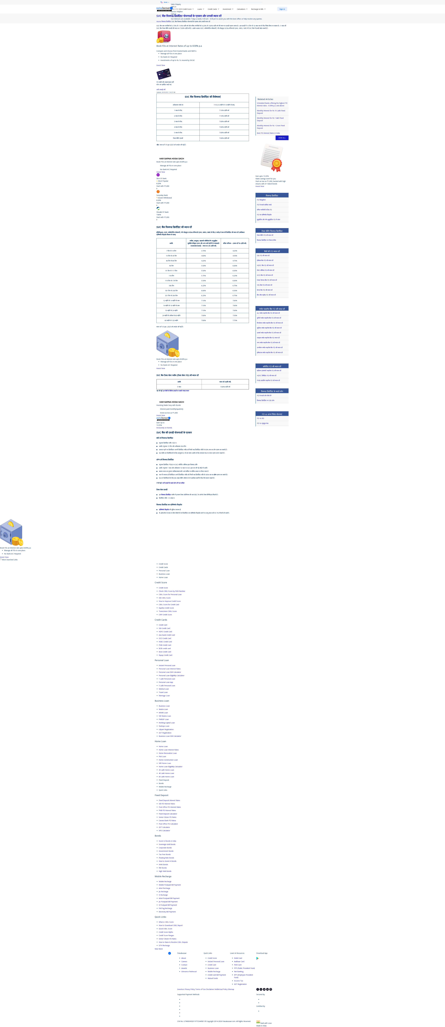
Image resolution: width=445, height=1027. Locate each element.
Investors (180, 989)
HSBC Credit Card (165, 642)
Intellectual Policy (221, 989)
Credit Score (163, 588)
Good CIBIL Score (165, 929)
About (183, 958)
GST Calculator (164, 827)
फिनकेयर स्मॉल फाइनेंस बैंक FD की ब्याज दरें (270, 323)
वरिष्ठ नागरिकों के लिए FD (264, 210)
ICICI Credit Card (165, 638)
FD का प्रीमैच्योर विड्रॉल (264, 215)
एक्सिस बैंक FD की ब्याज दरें (265, 260)
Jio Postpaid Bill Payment (168, 902)
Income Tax (238, 981)
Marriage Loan (164, 696)
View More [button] (159, 949)
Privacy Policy (190, 989)
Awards (184, 968)
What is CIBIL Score (166, 922)
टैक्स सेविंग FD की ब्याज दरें (265, 235)
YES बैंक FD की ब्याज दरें (264, 285)
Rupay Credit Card (165, 655)
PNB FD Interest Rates (167, 810)
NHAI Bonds (163, 864)
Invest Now (160, 65)
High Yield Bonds (165, 871)
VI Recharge (163, 895)
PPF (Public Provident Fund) (244, 968)
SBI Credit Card (164, 628)
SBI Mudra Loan (165, 716)
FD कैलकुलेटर (261, 200)
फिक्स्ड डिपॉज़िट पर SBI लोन (265, 400)
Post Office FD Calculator (168, 824)
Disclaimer (210, 989)
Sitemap (231, 989)
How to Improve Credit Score (170, 601)
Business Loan (164, 706)
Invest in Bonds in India (167, 841)
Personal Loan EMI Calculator (170, 672)
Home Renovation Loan (168, 753)
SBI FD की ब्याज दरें (263, 255)
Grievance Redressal (189, 971)
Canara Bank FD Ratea (167, 820)
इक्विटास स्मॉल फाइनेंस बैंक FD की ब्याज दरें (270, 352)
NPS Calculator (164, 830)
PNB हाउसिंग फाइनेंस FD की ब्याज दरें (268, 380)
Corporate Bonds (165, 848)
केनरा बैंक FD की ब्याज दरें (264, 290)
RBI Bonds (163, 868)
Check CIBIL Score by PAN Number (172, 591)
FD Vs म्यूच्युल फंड (262, 423)
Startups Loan (164, 726)
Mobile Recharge (165, 881)
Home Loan (163, 746)
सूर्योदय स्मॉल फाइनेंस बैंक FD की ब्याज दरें (269, 328)
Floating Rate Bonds (166, 858)
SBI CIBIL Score (165, 598)
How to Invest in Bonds (167, 861)
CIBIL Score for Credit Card (169, 604)
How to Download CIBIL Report (171, 925)
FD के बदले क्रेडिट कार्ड (264, 205)
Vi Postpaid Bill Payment (168, 905)
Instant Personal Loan (167, 665)
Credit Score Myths (166, 932)
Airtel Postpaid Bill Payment (169, 898)
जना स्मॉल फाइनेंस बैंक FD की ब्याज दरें (268, 342)
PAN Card (237, 965)
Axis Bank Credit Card (167, 635)
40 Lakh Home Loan (166, 773)
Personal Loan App (166, 682)
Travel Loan (163, 692)
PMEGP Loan (164, 719)
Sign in (282, 9)
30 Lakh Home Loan (166, 770)
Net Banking (238, 971)
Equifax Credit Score (166, 608)
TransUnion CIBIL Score (168, 611)
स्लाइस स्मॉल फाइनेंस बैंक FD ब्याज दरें (268, 338)
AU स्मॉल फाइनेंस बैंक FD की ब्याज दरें (268, 313)
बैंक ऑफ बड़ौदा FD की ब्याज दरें (266, 295)
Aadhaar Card (239, 961)
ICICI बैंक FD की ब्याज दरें (265, 275)
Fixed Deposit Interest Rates (169, 800)
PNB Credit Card (165, 645)
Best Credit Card (165, 652)
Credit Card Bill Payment (217, 975)
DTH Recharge (164, 945)
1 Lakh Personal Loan (167, 679)
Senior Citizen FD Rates (167, 817)
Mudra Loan (163, 709)
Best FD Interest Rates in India (268, 133)
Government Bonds (166, 851)
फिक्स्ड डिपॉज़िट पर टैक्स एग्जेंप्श (266, 240)
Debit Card (238, 958)
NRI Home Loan (165, 763)
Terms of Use (200, 989)
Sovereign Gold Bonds (167, 844)
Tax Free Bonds (165, 854)
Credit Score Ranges (166, 935)
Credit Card (163, 625)
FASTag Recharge (165, 908)
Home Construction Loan (168, 760)
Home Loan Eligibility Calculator (170, 766)
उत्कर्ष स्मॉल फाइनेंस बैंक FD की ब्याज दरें (269, 333)
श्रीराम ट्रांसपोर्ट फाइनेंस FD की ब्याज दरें (269, 370)
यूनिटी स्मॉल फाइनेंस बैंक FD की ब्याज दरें (269, 318)
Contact (184, 965)
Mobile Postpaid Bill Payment (170, 885)
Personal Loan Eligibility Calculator (171, 675)
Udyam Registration (166, 729)
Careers (184, 961)
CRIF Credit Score (165, 614)
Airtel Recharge (164, 888)
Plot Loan (162, 756)
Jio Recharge (163, 891)
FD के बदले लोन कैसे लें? (264, 395)
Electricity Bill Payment (167, 912)
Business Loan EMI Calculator (170, 736)
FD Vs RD (260, 418)
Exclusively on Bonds (164, 428)
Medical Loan (164, 689)
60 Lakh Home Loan (166, 777)
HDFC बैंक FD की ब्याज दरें (265, 265)
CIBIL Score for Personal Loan (170, 594)
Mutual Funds (213, 978)
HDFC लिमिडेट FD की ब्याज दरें (266, 375)
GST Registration (165, 733)
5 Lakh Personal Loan (167, 685)
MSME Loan (163, 713)
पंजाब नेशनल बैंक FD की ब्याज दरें (267, 280)
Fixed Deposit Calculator (168, 814)
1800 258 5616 (176, 16)
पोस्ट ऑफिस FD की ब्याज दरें (265, 270)
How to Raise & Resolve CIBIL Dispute (173, 942)
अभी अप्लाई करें (161, 89)
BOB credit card (165, 648)
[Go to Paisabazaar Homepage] (164, 9)
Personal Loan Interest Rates (170, 669)
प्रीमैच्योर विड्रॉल (164, 509)
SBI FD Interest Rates (167, 804)
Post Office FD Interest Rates (170, 807)
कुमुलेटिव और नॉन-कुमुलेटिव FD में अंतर (268, 219)
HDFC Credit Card (165, 632)
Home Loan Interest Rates (169, 750)
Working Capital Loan (167, 723)
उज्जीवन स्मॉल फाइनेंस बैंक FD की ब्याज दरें (270, 347)
